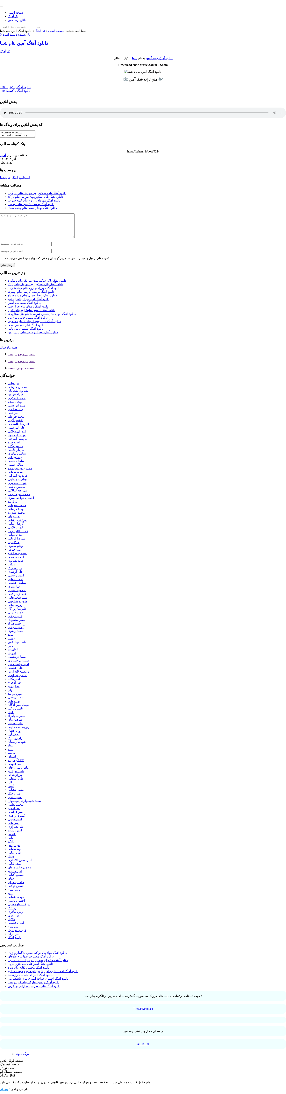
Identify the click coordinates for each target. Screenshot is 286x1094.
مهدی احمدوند (17, 435)
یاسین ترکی (15, 708)
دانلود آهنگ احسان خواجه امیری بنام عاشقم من (38, 978)
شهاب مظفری (17, 483)
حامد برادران (16, 882)
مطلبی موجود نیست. (21, 354)
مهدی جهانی (15, 534)
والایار (11, 919)
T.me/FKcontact (143, 1008)
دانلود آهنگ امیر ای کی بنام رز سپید (30, 975)
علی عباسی (15, 667)
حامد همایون (16, 560)
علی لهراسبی (16, 427)
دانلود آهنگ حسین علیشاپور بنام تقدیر (31, 310)
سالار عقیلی (15, 464)
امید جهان (14, 516)
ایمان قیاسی (16, 922)
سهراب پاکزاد (16, 715)
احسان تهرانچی (17, 675)
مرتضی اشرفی (17, 438)
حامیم (12, 752)
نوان (10, 690)
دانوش (12, 834)
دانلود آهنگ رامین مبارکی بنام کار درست (33, 982)
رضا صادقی (15, 409)
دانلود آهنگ (14, 937)
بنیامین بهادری (17, 453)
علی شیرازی (16, 826)
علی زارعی (15, 616)
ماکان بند (13, 542)
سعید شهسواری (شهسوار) (24, 800)
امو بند (12, 653)
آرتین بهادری (16, 911)
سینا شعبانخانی (17, 597)
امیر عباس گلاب (18, 664)
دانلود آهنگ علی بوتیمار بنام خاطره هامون (34, 321)
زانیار (11, 712)
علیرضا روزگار (17, 608)
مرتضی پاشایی (17, 520)
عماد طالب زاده (18, 531)
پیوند (10, 634)
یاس (10, 645)
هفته (15, 347)
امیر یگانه (14, 679)
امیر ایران (14, 933)
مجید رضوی (15, 630)
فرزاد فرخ (14, 682)
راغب (11, 564)
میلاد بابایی (14, 863)
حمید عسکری (16, 398)
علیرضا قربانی (17, 538)
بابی (10, 837)
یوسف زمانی (16, 509)
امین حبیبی (15, 819)
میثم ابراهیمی (16, 405)
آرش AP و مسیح (18, 671)
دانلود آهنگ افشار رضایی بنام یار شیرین (33, 332)
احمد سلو (14, 442)
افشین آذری (15, 420)
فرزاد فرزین (16, 394)
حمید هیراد (14, 623)
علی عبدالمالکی (18, 490)
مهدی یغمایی (16, 897)
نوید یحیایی (14, 848)
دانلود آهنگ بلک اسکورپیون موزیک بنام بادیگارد (37, 193)
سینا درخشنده (17, 656)
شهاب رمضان (17, 741)
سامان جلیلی (16, 460)
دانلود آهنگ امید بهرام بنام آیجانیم (28, 299)
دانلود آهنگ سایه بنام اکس (24, 302)
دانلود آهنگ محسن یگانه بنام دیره (28, 967)
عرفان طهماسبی (19, 904)
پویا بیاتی (13, 383)
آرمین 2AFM (16, 760)
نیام (10, 893)
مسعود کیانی (16, 874)
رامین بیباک (15, 738)
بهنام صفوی (15, 545)
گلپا (10, 782)
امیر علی (13, 412)
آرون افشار (15, 730)
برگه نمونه (22, 1053)
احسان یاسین (16, 900)
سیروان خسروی (18, 660)
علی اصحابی (16, 778)
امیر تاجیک (14, 793)
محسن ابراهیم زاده (20, 468)
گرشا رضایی (16, 523)
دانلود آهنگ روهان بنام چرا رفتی (28, 306)
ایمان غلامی (15, 527)
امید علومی (15, 764)
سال (3, 347)
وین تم (4, 1089)
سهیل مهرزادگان (18, 704)
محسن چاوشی (17, 387)
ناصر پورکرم (16, 771)
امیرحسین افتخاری (20, 860)
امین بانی (13, 823)
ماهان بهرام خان (18, 767)
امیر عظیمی (16, 812)
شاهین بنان (15, 719)
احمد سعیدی (16, 557)
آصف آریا (13, 734)
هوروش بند (15, 693)
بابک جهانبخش (17, 642)
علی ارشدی (15, 571)
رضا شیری (15, 586)
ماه (9, 347)
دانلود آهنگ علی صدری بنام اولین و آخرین (34, 986)
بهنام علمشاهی (17, 479)
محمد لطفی (15, 804)
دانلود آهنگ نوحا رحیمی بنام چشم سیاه (32, 207)
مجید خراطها (16, 416)
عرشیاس (14, 845)
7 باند (11, 749)
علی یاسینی (15, 723)
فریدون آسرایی (17, 475)
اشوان (12, 756)
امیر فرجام (15, 871)
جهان (11, 878)
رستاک (12, 908)
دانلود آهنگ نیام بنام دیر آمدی (26, 325)
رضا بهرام (14, 686)
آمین (149, 58)
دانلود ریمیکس (17, 20)
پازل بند (13, 501)
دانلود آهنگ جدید (162, 58)
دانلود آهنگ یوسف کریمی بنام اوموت (31, 204)
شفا (134, 58)
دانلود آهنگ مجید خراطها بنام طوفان (31, 956)
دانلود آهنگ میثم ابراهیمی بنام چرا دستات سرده (38, 960)
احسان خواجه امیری (21, 497)
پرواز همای (15, 775)
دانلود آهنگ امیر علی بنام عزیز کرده (30, 963)
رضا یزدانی (15, 457)
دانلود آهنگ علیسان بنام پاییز (26, 328)
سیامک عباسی (17, 582)
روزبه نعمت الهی (18, 727)
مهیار (11, 856)
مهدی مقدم (15, 401)
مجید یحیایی (15, 472)
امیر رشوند (15, 830)
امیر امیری (15, 915)
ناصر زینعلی (15, 697)
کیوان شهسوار (17, 930)
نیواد (10, 745)
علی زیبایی (15, 852)
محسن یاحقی (16, 486)
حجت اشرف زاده (19, 494)
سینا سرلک (15, 568)
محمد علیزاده (16, 512)
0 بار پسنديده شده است (15, 34)
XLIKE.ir (143, 1044)
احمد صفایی (15, 579)
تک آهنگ (13, 16)
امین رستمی (16, 575)
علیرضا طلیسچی (19, 424)
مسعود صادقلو (17, 553)
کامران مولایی (17, 431)
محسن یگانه (15, 446)
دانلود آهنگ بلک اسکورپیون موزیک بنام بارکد (35, 196)
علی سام (13, 926)
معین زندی (15, 797)
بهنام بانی (14, 701)
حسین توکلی (16, 885)
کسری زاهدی (16, 815)
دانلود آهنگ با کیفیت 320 (15, 90)
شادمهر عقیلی (17, 590)
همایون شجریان (18, 390)
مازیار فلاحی (16, 449)
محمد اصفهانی (17, 505)
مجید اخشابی (16, 789)
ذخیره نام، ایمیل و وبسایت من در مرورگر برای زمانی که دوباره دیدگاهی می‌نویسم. (57, 258)
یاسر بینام (14, 889)
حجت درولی (16, 612)
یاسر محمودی (16, 619)
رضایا (11, 638)
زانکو (11, 841)
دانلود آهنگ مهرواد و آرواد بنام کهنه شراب (34, 200)
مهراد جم (14, 808)
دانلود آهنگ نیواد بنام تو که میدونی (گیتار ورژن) (37, 952)
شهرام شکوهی (17, 601)
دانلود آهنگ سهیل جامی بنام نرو (28, 317)
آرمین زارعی (16, 627)
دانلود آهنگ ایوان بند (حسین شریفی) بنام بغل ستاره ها (42, 313)
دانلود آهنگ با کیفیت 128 (15, 87)
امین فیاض (15, 549)
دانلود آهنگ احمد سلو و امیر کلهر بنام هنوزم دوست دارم (43, 971)
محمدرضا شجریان (19, 867)
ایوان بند (13, 649)
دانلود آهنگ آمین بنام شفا (24, 43)
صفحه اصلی (16, 12)
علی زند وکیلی (17, 594)
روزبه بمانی (15, 605)
